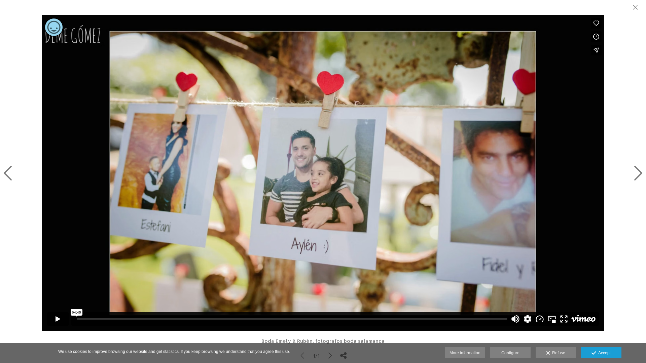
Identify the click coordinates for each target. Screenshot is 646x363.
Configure (510, 353)
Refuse (557, 353)
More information (465, 353)
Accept (603, 353)
